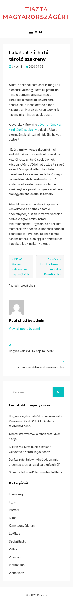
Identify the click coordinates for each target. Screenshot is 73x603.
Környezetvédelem (22, 525)
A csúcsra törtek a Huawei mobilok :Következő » (50, 267)
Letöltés (14, 533)
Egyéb (13, 502)
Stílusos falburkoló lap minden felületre (35, 472)
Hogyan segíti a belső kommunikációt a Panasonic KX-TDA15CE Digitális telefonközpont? (35, 421)
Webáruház (28, 285)
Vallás (13, 549)
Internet (14, 510)
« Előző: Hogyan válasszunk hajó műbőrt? (20, 267)
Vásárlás (15, 557)
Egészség (16, 494)
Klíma (12, 518)
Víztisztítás (17, 565)
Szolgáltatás (17, 541)
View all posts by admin (25, 329)
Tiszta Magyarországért (36, 13)
